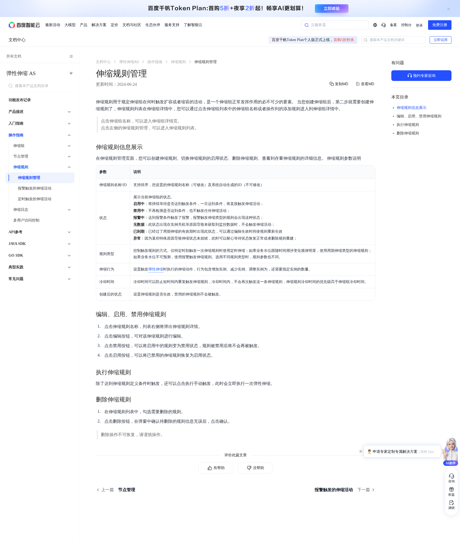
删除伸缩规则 (408, 133)
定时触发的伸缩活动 (34, 199)
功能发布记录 (20, 100)
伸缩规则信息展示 (411, 108)
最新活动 (52, 25)
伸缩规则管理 (29, 178)
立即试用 (440, 40)
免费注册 (439, 25)
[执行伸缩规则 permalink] (136, 372)
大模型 (70, 25)
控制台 (406, 25)
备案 (393, 25)
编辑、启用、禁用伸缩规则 (419, 116)
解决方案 (99, 25)
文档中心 (17, 40)
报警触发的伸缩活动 (34, 188)
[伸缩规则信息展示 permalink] (148, 147)
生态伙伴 (152, 25)
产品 (83, 25)
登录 (419, 25)
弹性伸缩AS (21, 73)
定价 (114, 25)
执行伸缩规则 (408, 125)
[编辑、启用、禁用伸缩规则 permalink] (171, 314)
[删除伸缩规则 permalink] (136, 399)
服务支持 (172, 25)
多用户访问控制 (26, 220)
